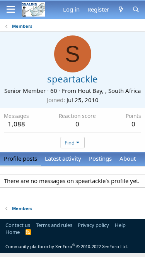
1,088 (16, 123)
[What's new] (120, 9)
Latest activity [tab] (63, 158)
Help (120, 225)
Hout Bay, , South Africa (109, 90)
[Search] (135, 9)
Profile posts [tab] (20, 158)
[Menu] (11, 9)
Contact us (17, 225)
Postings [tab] (100, 158)
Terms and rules (54, 225)
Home (12, 231)
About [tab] (127, 158)
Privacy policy (93, 225)
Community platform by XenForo (66, 246)
